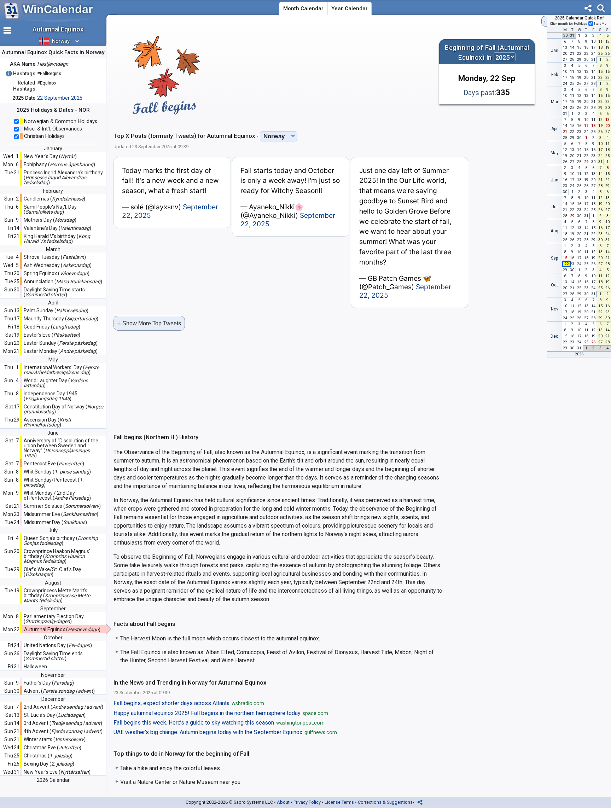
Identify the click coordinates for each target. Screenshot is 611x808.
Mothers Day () (50, 220)
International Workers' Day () (61, 370)
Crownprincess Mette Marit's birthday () (57, 595)
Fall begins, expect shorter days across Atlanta (189, 703)
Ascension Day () (47, 422)
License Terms (339, 802)
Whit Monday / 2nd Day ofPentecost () (57, 495)
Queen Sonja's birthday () (61, 540)
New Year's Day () (50, 156)
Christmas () (48, 755)
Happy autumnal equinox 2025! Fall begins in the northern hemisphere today (221, 713)
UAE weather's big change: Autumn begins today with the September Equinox (225, 732)
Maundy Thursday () (61, 318)
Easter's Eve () (52, 335)
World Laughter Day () (56, 383)
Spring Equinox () (56, 273)
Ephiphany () (59, 164)
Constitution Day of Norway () (63, 409)
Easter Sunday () (61, 343)
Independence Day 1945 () (50, 396)
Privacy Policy (307, 802)
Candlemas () (54, 199)
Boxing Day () (49, 764)
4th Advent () (63, 731)
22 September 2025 (59, 98)
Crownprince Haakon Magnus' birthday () (57, 556)
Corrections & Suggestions (385, 802)
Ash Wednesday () (58, 265)
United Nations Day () (58, 645)
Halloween (35, 666)
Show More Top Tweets (149, 323)
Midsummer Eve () (61, 514)
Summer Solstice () (62, 506)
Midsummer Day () (55, 522)
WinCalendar (58, 9)
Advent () (59, 691)
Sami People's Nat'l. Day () (50, 209)
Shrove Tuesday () (55, 257)
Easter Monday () (61, 351)
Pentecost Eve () (54, 463)
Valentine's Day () (57, 228)
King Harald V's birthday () (57, 238)
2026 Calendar (53, 780)
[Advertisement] (324, 72)
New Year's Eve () (57, 772)
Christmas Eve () (52, 747)
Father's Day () (49, 683)
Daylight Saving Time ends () (53, 656)
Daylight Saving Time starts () (54, 292)
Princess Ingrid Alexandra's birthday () (63, 177)
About (283, 802)
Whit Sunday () (57, 472)
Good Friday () (52, 327)
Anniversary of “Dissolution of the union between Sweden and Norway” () (61, 448)
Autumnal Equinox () (62, 629)
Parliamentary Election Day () (54, 619)
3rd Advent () (63, 723)
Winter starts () (55, 739)
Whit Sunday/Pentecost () (54, 482)
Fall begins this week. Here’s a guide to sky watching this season (219, 723)
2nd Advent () (63, 707)
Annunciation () (63, 281)
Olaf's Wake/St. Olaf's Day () (52, 571)
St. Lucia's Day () (55, 715)
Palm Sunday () (56, 310)
